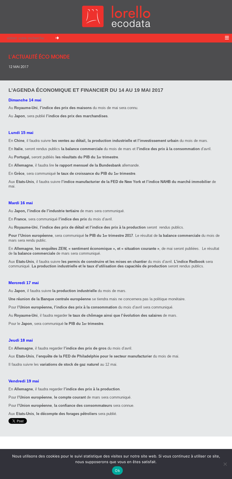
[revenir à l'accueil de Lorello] (116, 25)
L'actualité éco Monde (39, 56)
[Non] (225, 464)
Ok (117, 470)
